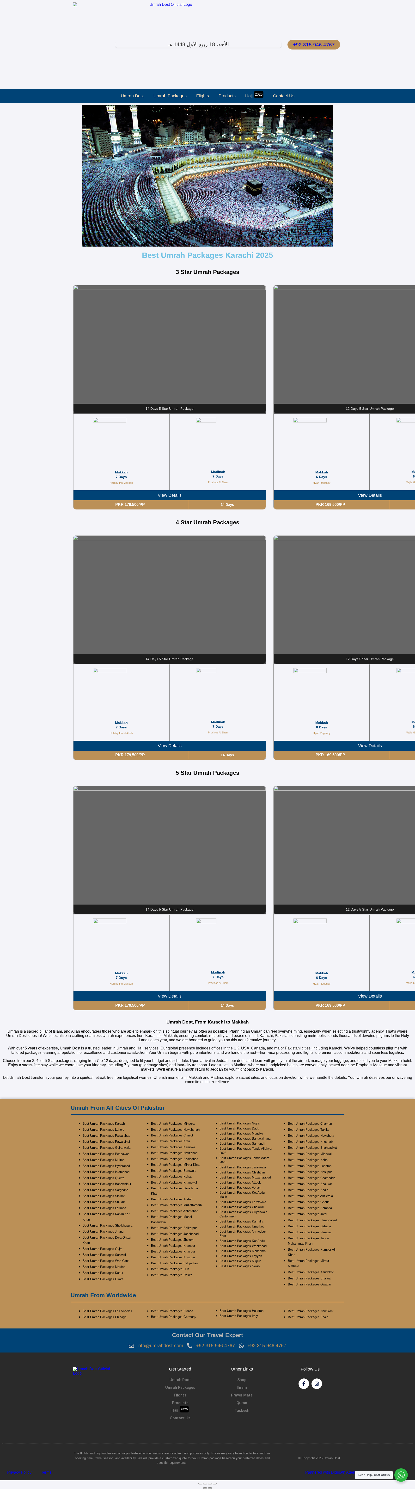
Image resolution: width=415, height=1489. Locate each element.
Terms (46, 1472)
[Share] (210, 1483)
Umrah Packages (170, 95)
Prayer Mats (242, 1395)
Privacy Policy (19, 1472)
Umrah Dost (132, 95)
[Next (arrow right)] (210, 1488)
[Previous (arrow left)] (205, 1488)
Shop (241, 1379)
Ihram (242, 1387)
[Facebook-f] (304, 1383)
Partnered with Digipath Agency (332, 1472)
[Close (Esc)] (215, 1483)
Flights (202, 95)
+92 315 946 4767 (314, 44)
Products (227, 95)
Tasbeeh (241, 1410)
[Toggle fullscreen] (205, 1483)
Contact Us (283, 95)
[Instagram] (316, 1383)
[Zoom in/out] (200, 1483)
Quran (242, 1403)
